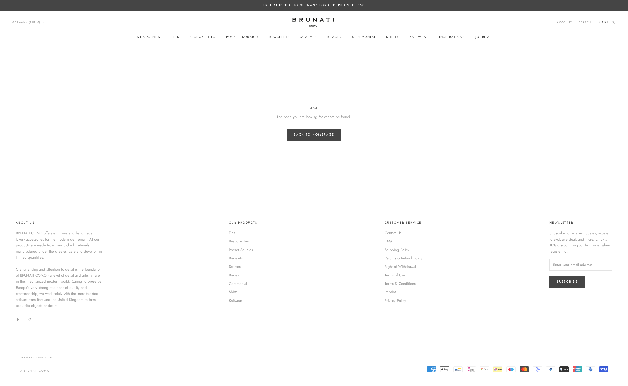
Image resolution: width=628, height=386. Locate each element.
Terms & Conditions (400, 283)
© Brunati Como (35, 371)
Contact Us (393, 233)
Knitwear (419, 37)
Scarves (308, 37)
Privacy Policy (395, 300)
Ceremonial (364, 37)
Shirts (392, 37)
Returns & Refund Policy (403, 258)
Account (564, 22)
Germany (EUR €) (26, 22)
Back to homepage (314, 134)
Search (585, 22)
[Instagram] (29, 319)
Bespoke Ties (203, 37)
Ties (175, 37)
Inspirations (452, 37)
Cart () (607, 22)
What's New (148, 37)
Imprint (390, 292)
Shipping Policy (397, 250)
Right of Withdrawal (400, 266)
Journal (483, 37)
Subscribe (567, 281)
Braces (334, 37)
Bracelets (279, 37)
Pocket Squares (242, 37)
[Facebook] (18, 319)
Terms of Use (395, 275)
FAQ (388, 241)
